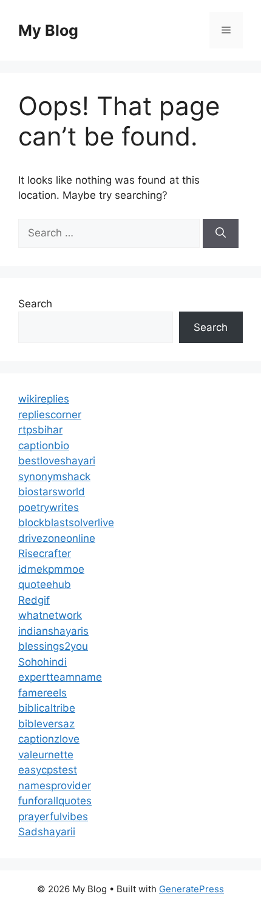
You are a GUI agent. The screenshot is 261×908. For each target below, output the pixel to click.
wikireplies (43, 399)
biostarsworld (51, 492)
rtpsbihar (40, 430)
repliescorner (49, 415)
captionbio (43, 445)
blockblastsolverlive (66, 522)
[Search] (221, 233)
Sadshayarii (46, 832)
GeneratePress (191, 889)
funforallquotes (55, 801)
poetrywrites (48, 507)
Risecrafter (44, 553)
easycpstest (47, 770)
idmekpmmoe (51, 569)
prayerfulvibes (53, 816)
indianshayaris (53, 631)
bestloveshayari (56, 461)
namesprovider (54, 785)
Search (35, 304)
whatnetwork (50, 615)
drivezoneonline (56, 538)
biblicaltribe (46, 708)
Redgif (34, 600)
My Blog (48, 30)
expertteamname (60, 677)
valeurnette (45, 755)
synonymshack (54, 476)
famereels (42, 693)
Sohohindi (42, 662)
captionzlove (49, 739)
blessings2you (53, 646)
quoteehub (44, 584)
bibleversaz (46, 724)
